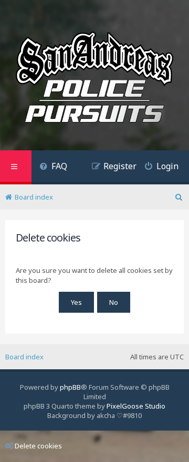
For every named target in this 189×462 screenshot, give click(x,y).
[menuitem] (53, 167)
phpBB (70, 387)
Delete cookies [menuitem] (38, 445)
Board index (24, 356)
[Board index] (94, 79)
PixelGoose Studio (136, 406)
